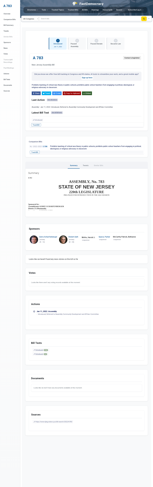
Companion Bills (10, 19)
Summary (73, 165)
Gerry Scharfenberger (48, 237)
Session (119, 10)
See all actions (52, 100)
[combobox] (30, 18)
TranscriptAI (107, 10)
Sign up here (87, 78)
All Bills (85, 10)
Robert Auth (73, 237)
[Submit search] (144, 18)
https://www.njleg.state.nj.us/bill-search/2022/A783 (54, 422)
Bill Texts (7, 79)
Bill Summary (8, 25)
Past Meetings (9, 68)
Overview (7, 14)
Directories (31, 10)
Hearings (95, 10)
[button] (149, 18)
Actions (6, 74)
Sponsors (7, 42)
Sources (7, 91)
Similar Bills (8, 37)
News (6, 48)
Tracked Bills (73, 10)
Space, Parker (104, 237)
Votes (6, 54)
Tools (44, 10)
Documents (8, 85)
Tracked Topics (58, 10)
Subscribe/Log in (134, 10)
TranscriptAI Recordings (8, 61)
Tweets (6, 31)
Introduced (38, 120)
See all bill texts (57, 112)
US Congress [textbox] (28, 19)
